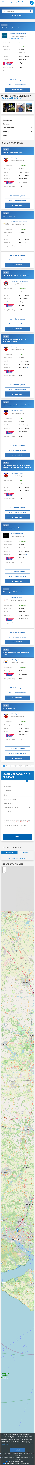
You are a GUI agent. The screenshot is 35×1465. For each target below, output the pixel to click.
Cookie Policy (5, 1445)
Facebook (10, 852)
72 (27, 766)
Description (7, 120)
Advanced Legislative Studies (12, 152)
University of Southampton (17, 33)
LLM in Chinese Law (9, 216)
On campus (22, 43)
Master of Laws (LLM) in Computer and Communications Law (15, 340)
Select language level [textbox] (11, 807)
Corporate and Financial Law (12, 528)
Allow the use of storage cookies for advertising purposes (17, 1454)
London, (13, 160)
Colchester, (14, 600)
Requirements (8, 128)
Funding (6, 131)
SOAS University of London (19, 222)
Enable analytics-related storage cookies (17, 1463)
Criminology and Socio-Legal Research (15, 592)
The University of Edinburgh (19, 281)
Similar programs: (12, 143)
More (5, 135)
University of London (17, 158)
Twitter (26, 852)
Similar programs (19, 80)
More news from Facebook (16, 858)
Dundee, (13, 663)
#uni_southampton (11, 97)
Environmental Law (9, 708)
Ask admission (17, 89)
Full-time (22, 46)
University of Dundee (17, 660)
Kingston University (17, 533)
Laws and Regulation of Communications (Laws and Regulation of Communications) (17, 466)
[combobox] (17, 803)
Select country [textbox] (8, 803)
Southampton (13, 36)
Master (4, 25)
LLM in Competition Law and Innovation (16, 275)
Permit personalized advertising (17, 1461)
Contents (6, 124)
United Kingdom (21, 36)
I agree (17, 1450)
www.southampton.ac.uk (16, 38)
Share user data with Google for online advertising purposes (17, 1458)
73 (30, 766)
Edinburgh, (14, 284)
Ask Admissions (17, 205)
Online (21, 354)
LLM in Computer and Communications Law (17, 405)
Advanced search (17, 15)
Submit (17, 837)
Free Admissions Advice (17, 85)
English (21, 49)
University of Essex (16, 597)
